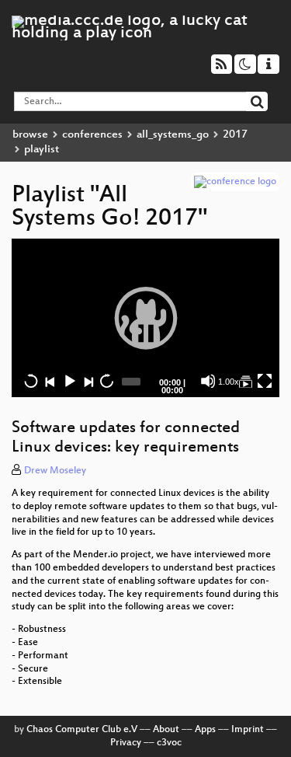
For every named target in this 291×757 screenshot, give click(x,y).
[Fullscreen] (265, 381)
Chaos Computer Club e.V (81, 729)
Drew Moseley (55, 471)
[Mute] (208, 381)
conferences (92, 134)
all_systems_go (173, 134)
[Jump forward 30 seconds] (106, 381)
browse (30, 134)
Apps (205, 729)
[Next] (88, 381)
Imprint (247, 729)
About (166, 729)
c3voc (169, 743)
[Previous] (50, 381)
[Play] (146, 318)
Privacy (125, 743)
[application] (145, 318)
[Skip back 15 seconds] (31, 381)
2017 (235, 134)
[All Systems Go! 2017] (245, 381)
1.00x (228, 381)
